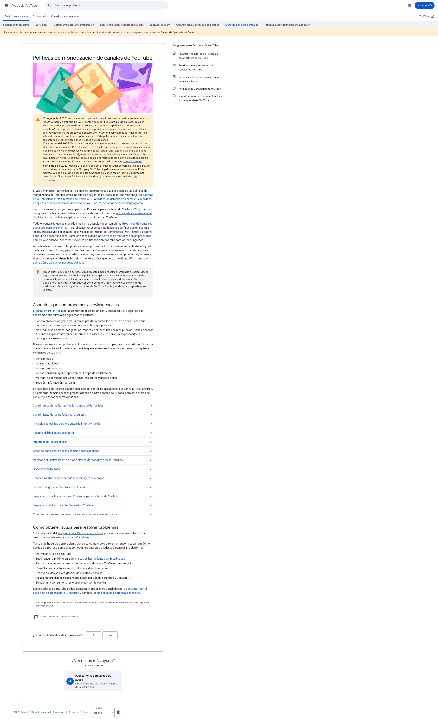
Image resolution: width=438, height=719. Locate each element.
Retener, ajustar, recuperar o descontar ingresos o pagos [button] (68, 478)
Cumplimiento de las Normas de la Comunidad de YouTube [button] (68, 405)
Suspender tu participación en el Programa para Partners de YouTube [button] (76, 496)
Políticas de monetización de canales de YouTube (196, 67)
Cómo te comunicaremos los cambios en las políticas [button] (66, 451)
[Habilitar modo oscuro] (119, 712)
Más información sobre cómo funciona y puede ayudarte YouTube (200, 98)
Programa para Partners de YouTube (80, 533)
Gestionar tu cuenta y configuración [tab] (74, 24)
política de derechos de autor (114, 199)
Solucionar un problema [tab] (16, 24)
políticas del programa (129, 203)
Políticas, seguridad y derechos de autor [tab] (287, 24)
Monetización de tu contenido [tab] (241, 24)
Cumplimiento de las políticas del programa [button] (59, 414)
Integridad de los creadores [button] (50, 442)
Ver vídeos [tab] (42, 24)
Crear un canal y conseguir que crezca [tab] (197, 24)
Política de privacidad (40, 712)
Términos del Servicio (76, 199)
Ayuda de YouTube (24, 6)
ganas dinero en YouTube (51, 311)
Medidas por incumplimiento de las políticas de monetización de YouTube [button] (78, 460)
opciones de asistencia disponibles (118, 593)
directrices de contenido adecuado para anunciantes (126, 32)
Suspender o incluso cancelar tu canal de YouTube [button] (63, 505)
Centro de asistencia (16, 16)
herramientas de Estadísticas (106, 558)
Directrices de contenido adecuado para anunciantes (199, 79)
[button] (6, 5)
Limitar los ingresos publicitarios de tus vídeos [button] (61, 487)
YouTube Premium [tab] (160, 24)
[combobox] (111, 5)
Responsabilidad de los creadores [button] (54, 433)
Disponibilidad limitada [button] (46, 469)
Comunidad (39, 16)
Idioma (99, 708)
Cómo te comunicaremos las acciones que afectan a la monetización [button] (75, 514)
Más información (133, 161)
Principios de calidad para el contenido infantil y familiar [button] (67, 424)
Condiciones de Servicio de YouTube (70, 712)
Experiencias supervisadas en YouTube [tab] (122, 24)
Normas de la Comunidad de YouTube (200, 88)
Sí (94, 635)
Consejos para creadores (65, 16)
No (110, 635)
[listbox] (103, 712)
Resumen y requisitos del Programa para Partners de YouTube (198, 56)
